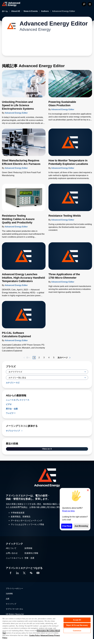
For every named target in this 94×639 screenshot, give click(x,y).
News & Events (31, 11)
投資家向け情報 (31, 553)
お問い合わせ (12, 553)
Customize (77, 631)
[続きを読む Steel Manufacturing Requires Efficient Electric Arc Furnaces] (24, 144)
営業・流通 (29, 558)
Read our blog (68, 511)
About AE (16, 11)
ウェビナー (11, 413)
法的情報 (9, 594)
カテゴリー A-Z (12, 383)
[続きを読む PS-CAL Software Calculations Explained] (24, 316)
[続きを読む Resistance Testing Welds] (70, 199)
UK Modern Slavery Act (15, 614)
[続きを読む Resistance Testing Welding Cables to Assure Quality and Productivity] (24, 199)
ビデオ (9, 404)
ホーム (5, 11)
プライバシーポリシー (14, 588)
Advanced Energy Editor (16, 113)
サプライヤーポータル (14, 609)
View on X (47, 449)
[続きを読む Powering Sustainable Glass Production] (70, 85)
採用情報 (28, 548)
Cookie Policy (34, 635)
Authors (45, 11)
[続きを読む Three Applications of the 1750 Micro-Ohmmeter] (70, 257)
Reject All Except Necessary (77, 625)
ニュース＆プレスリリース (17, 400)
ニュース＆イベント (15, 558)
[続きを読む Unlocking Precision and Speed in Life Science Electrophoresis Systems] (24, 85)
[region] (46, 627)
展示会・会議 (12, 409)
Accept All (77, 620)
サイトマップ (11, 604)
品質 (7, 599)
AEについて (11, 548)
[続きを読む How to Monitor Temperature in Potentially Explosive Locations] (70, 144)
